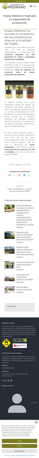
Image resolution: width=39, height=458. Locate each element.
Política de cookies (10, 455)
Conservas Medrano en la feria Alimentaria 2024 (25, 264)
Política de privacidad (21, 455)
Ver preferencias (19, 451)
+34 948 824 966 (20, 1)
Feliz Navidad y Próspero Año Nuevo (24, 288)
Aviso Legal (31, 455)
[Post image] (10, 208)
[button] (36, 422)
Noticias (18, 164)
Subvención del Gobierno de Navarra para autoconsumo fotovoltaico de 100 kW (25, 250)
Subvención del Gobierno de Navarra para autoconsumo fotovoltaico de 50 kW (24, 235)
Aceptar (19, 441)
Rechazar (19, 446)
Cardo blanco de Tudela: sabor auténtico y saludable (24, 277)
